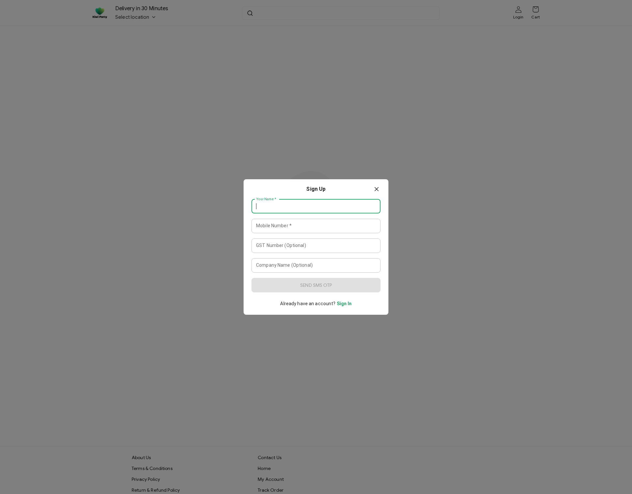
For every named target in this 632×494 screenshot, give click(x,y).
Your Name (266, 199)
